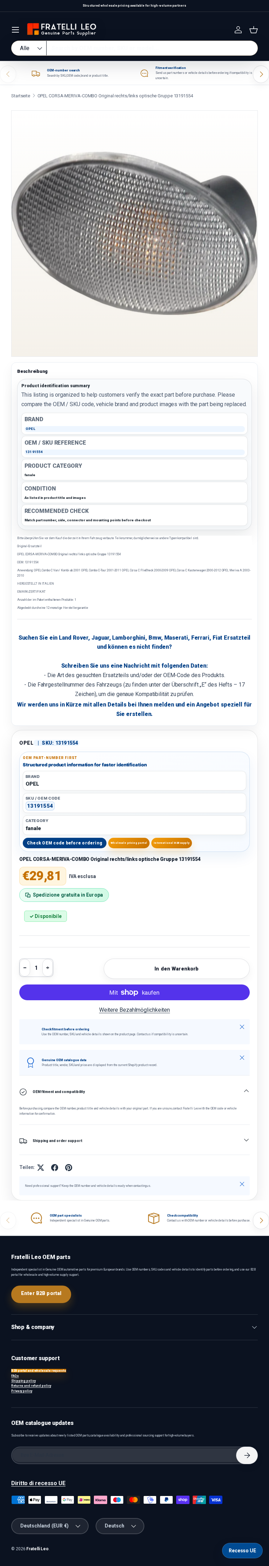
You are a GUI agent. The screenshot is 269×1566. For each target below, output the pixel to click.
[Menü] (15, 29)
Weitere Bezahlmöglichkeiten (134, 1010)
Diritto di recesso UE (38, 1483)
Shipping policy (23, 1381)
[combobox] (134, 48)
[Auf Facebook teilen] (55, 1168)
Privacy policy (21, 1391)
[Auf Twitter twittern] (41, 1168)
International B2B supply (171, 842)
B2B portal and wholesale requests (38, 1370)
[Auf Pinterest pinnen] (69, 1168)
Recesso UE (242, 1550)
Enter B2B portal (41, 1293)
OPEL (26, 743)
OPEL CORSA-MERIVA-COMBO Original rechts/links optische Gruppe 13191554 (115, 95)
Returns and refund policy (31, 1385)
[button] (253, 29)
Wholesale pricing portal (129, 842)
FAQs (15, 1376)
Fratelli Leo (37, 1548)
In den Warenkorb (176, 969)
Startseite (20, 95)
